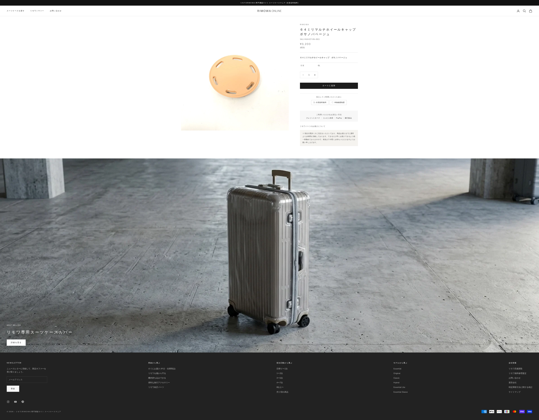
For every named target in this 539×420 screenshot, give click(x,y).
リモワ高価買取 (515, 368)
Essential (397, 368)
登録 (13, 388)
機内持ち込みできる (157, 378)
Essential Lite (399, 387)
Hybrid (396, 382)
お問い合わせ (56, 11)
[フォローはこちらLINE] (22, 401)
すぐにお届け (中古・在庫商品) (161, 368)
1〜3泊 (280, 373)
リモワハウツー (37, 11)
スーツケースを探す (16, 11)
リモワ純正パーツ (156, 387)
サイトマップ (514, 392)
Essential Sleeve (400, 392)
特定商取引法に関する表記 (520, 387)
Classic (396, 378)
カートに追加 (328, 85)
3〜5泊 (280, 378)
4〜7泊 (280, 382)
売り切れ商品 (282, 392)
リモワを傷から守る (157, 373)
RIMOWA (304, 24)
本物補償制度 (339, 102)
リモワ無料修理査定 (517, 373)
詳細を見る (16, 342)
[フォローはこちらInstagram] (8, 401)
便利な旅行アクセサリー (159, 382)
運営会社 (513, 382)
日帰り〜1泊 (282, 368)
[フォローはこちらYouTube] (15, 401)
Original (396, 373)
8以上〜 (280, 387)
